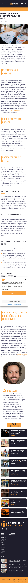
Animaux (3, 551)
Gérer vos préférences (14, 301)
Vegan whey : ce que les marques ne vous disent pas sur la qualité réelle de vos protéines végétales (17, 566)
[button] (25, 279)
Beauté (2, 549)
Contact (19, 581)
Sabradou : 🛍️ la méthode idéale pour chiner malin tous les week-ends (18, 452)
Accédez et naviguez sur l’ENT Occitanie (18, 501)
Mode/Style (3, 537)
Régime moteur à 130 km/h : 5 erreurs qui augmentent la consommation (18, 432)
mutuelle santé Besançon (15, 110)
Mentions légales (17, 304)
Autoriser (14, 293)
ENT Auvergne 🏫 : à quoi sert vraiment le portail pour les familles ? (19, 462)
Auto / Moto (3, 539)
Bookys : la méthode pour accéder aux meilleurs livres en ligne (18, 442)
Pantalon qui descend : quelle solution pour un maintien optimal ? (18, 482)
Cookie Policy (9, 304)
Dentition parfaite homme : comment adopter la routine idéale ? (18, 472)
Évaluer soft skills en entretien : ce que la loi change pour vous (17, 571)
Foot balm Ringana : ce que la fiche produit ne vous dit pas (17, 561)
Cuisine (2, 553)
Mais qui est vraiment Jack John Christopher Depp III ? (18, 511)
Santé (2, 541)
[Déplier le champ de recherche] (2, 3)
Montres (3, 547)
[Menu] (14, 9)
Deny (14, 297)
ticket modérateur (22, 354)
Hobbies (3, 544)
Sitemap (24, 581)
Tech (2, 542)
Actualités (3, 546)
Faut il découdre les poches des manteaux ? (18, 491)
